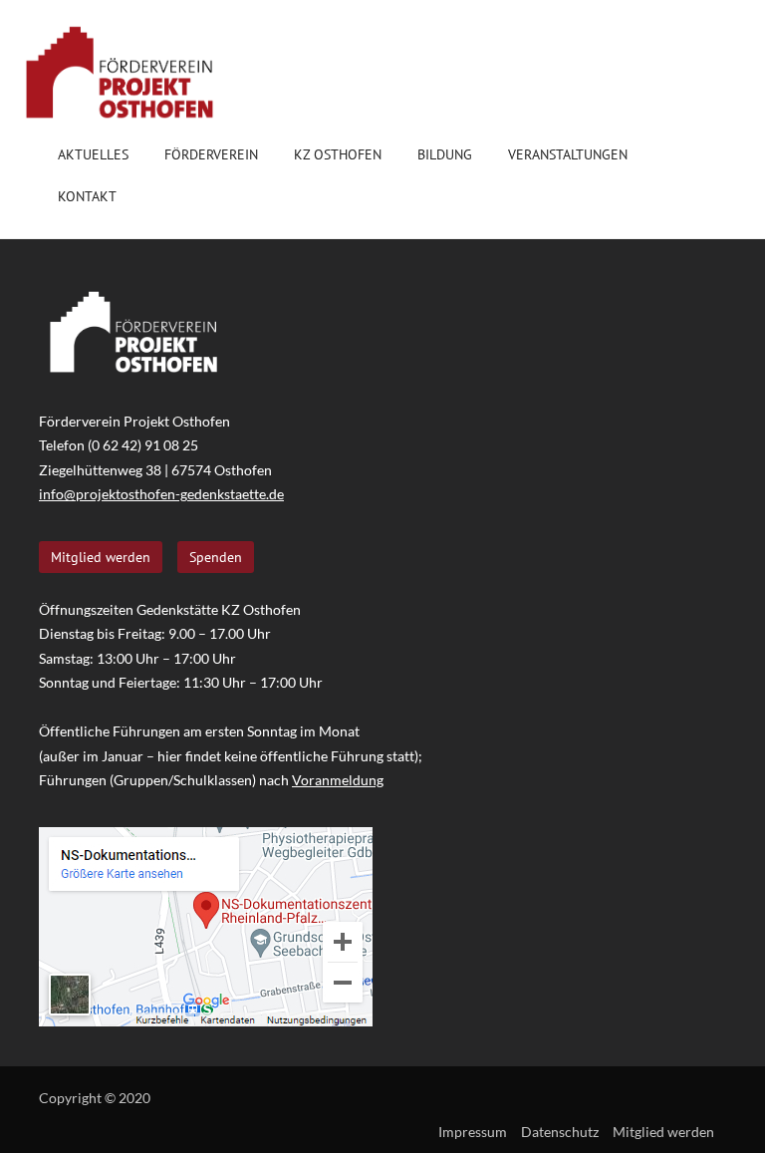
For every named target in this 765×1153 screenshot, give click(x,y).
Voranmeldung (337, 779)
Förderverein (211, 154)
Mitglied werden (100, 557)
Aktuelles (93, 154)
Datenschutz (560, 1131)
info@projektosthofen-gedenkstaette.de (161, 493)
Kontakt (87, 196)
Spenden (215, 557)
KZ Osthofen (338, 154)
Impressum (472, 1131)
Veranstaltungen (568, 154)
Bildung (444, 154)
